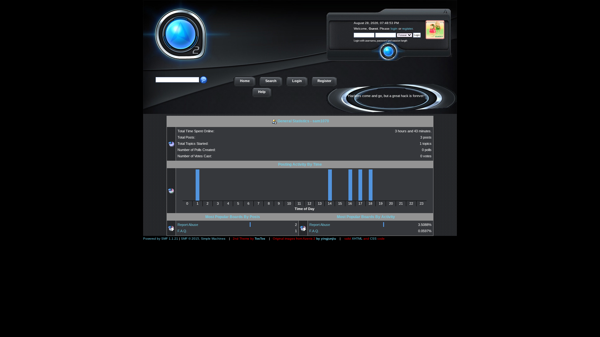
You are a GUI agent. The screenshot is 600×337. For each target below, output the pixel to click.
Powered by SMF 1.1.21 (160, 238)
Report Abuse (188, 225)
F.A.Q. (182, 231)
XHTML (357, 238)
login (394, 28)
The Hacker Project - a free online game (450, 21)
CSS (373, 238)
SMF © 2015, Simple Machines (203, 238)
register (407, 28)
